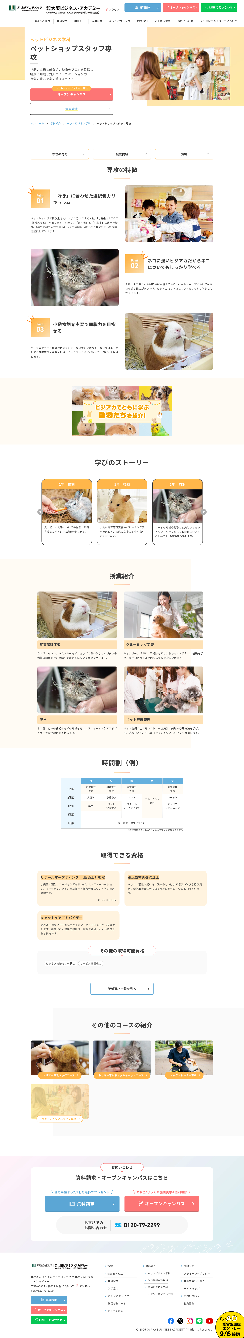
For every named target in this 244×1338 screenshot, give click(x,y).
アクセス (114, 9)
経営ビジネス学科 (158, 1287)
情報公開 (189, 1266)
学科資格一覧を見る (122, 988)
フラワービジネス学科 (160, 1293)
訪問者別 (142, 21)
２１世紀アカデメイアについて (218, 21)
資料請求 (145, 7)
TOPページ (37, 123)
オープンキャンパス (182, 7)
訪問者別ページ (117, 1303)
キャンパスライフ (119, 21)
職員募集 (189, 1303)
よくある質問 (163, 21)
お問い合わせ (185, 21)
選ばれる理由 (42, 21)
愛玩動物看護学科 (158, 1280)
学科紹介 (79, 21)
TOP (110, 1266)
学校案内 (62, 21)
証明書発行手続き (194, 1281)
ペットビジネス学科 (79, 123)
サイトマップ (192, 1288)
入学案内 (97, 21)
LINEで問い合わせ (221, 7)
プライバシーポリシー (197, 1273)
